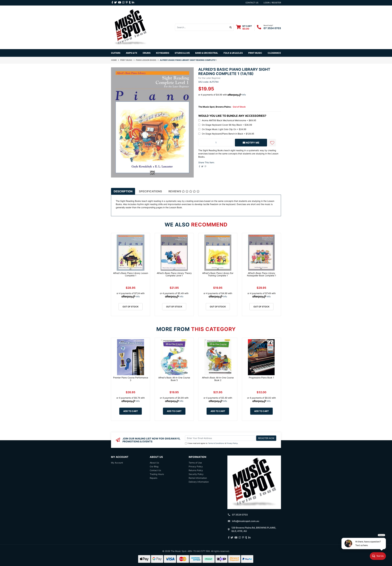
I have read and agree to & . (213, 443)
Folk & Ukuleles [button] (233, 53)
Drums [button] (147, 53)
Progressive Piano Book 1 (261, 377)
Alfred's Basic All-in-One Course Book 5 (174, 378)
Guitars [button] (115, 53)
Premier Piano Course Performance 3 (130, 378)
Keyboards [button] (162, 53)
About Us (154, 462)
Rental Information (198, 478)
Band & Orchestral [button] (206, 53)
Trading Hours (157, 474)
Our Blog (154, 466)
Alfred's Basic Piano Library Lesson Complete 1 (130, 274)
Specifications (150, 191)
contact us (251, 2)
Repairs (153, 478)
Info (244, 94)
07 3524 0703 (272, 28)
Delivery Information (199, 481)
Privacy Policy (232, 443)
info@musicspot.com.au (245, 521)
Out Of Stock (131, 306)
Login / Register (272, 2)
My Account (117, 462)
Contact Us (155, 470)
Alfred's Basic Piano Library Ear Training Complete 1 (217, 274)
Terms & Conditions (216, 443)
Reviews (175, 191)
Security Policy (196, 474)
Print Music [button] (255, 53)
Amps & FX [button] (131, 53)
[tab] (123, 191)
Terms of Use (195, 462)
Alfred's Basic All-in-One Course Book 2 (218, 378)
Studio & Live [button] (182, 53)
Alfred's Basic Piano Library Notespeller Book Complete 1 (261, 274)
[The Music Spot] (130, 27)
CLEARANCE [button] (274, 53)
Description (123, 191)
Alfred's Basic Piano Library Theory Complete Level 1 (174, 274)
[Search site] (231, 27)
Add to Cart (130, 411)
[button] (272, 142)
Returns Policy (196, 470)
